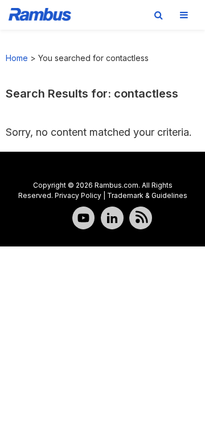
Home (17, 58)
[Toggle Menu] (184, 15)
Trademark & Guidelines (147, 195)
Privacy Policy (78, 195)
